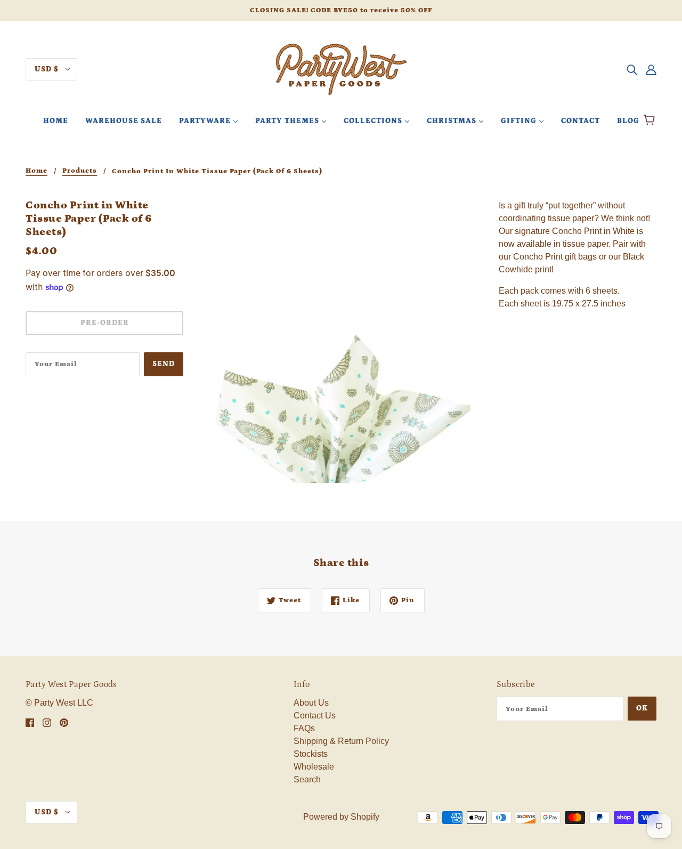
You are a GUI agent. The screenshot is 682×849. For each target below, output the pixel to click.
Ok (642, 708)
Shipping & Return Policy (341, 741)
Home (36, 171)
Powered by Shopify (341, 816)
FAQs (304, 728)
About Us (311, 702)
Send (163, 364)
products (79, 171)
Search (307, 779)
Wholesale (314, 766)
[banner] (341, 68)
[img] (632, 69)
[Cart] (651, 121)
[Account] (651, 69)
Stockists (311, 753)
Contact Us (315, 715)
